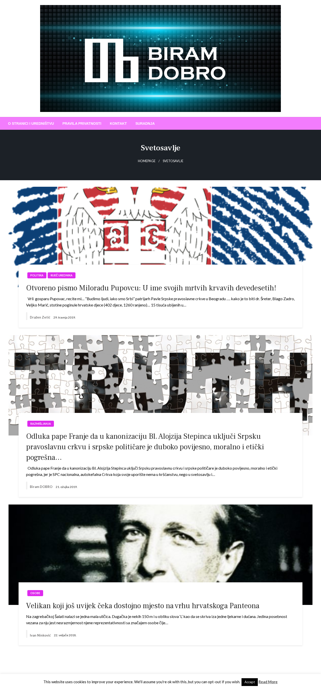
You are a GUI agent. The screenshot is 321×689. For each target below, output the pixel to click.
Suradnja (145, 123)
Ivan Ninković (40, 635)
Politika (36, 275)
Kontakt (118, 123)
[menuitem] (31, 123)
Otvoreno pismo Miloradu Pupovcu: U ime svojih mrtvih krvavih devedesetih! (151, 288)
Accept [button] (250, 682)
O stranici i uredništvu (31, 123)
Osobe (35, 593)
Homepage (146, 161)
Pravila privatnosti (81, 123)
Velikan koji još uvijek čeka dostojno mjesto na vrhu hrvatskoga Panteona (142, 606)
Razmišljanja (40, 423)
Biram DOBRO (41, 487)
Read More (268, 681)
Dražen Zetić (40, 317)
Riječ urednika (61, 275)
